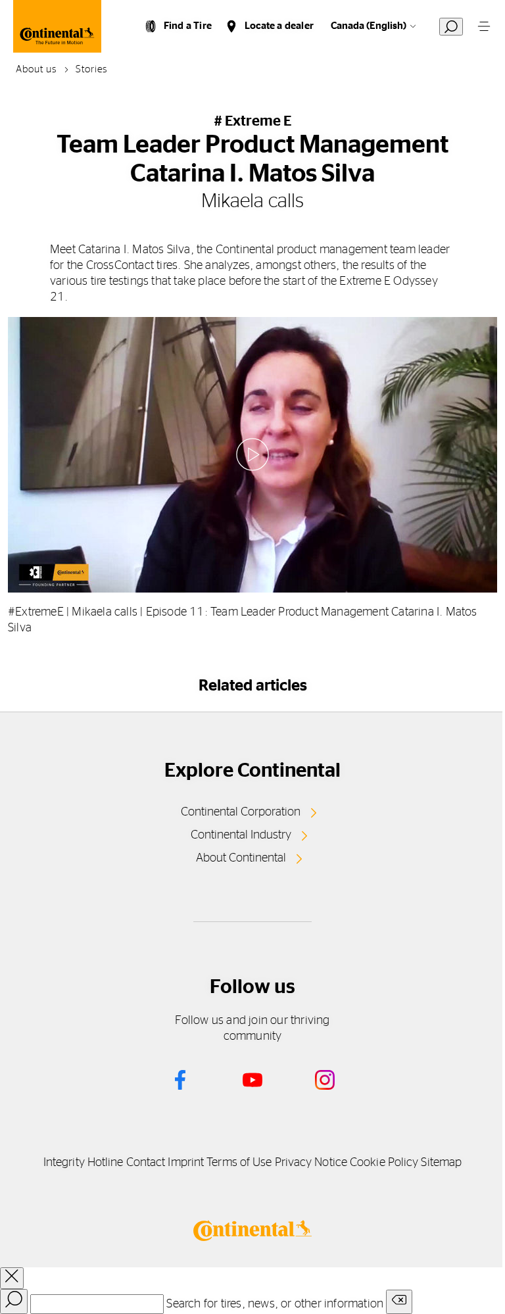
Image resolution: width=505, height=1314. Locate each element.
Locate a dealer (279, 26)
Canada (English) (368, 26)
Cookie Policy (384, 1163)
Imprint (186, 1163)
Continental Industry (241, 835)
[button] (252, 454)
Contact (146, 1163)
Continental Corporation (241, 812)
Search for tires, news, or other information (274, 1304)
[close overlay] (12, 1278)
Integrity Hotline (83, 1163)
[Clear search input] (399, 1302)
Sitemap (441, 1163)
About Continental (241, 858)
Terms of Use (239, 1163)
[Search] (14, 1301)
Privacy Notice (311, 1163)
